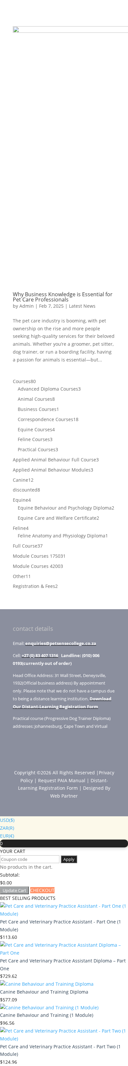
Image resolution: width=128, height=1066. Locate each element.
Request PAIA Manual (61, 780)
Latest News (82, 306)
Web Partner (64, 796)
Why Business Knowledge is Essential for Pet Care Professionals (63, 297)
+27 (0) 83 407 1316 (40, 655)
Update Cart (14, 890)
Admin (26, 306)
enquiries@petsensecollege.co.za (60, 643)
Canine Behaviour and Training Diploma (44, 992)
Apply (69, 859)
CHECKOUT (42, 890)
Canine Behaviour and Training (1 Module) (46, 1015)
